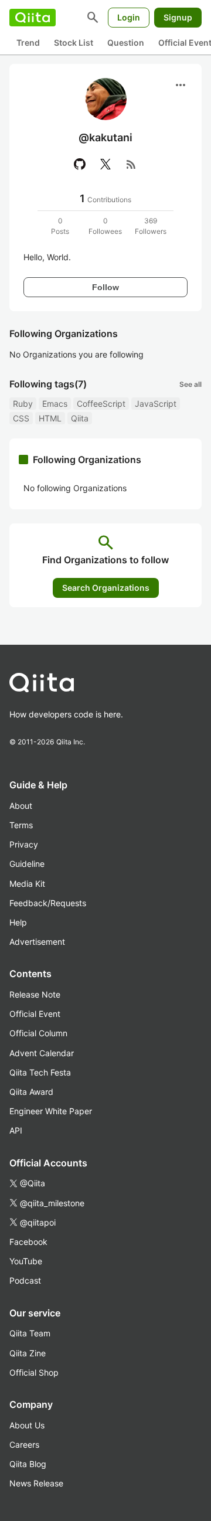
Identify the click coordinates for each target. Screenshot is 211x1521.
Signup (178, 17)
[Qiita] (32, 17)
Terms (21, 825)
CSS (21, 418)
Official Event (34, 1014)
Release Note (34, 994)
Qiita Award (31, 1092)
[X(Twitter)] (105, 164)
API (15, 1130)
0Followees (105, 226)
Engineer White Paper (50, 1111)
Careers (24, 1444)
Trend (28, 42)
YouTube (25, 1261)
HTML (50, 418)
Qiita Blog (27, 1464)
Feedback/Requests (47, 903)
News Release (36, 1483)
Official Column (38, 1033)
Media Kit (27, 884)
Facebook (28, 1242)
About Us (27, 1425)
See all (190, 384)
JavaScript (155, 404)
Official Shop (34, 1372)
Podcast (25, 1280)
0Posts (60, 226)
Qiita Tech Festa (40, 1072)
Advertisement (37, 942)
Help (18, 922)
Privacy (23, 844)
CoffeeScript (101, 404)
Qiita (80, 418)
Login (128, 17)
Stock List (73, 42)
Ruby (23, 404)
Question (125, 42)
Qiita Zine (27, 1353)
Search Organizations (105, 588)
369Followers (150, 226)
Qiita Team (29, 1333)
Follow (105, 287)
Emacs (54, 404)
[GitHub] (80, 164)
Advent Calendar (41, 1053)
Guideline (27, 864)
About (20, 806)
